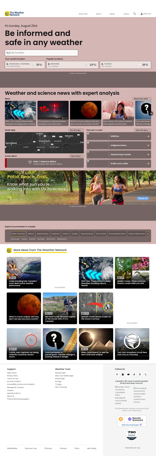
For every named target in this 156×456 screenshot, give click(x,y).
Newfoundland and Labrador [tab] (140, 234)
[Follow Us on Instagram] (123, 375)
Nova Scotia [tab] (101, 234)
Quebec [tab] (75, 234)
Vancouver (15, 239)
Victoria (32, 239)
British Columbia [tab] (18, 234)
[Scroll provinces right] (148, 234)
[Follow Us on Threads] (140, 375)
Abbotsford (62, 239)
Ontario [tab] (66, 234)
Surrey (24, 239)
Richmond (51, 239)
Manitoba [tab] (56, 234)
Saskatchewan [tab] (43, 234)
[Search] (135, 14)
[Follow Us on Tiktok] (134, 375)
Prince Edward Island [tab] (117, 234)
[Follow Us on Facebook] (117, 375)
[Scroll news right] (151, 113)
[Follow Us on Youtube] (128, 375)
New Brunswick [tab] (87, 234)
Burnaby (41, 239)
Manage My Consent (15, 387)
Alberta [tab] (31, 234)
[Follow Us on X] (145, 375)
